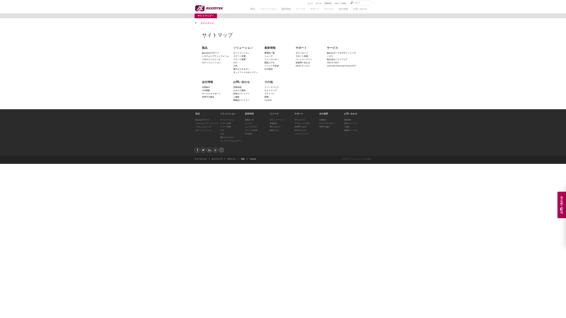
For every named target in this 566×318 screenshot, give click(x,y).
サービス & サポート (211, 93)
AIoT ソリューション (211, 62)
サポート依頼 (302, 56)
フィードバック (271, 87)
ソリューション (228, 113)
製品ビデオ (269, 62)
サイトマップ (205, 15)
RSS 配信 (268, 69)
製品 (197, 113)
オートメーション (241, 53)
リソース (274, 113)
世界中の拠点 (208, 97)
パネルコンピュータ (211, 59)
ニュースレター (271, 59)
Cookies (268, 100)
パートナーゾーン (304, 59)
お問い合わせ (350, 113)
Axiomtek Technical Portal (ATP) (341, 66)
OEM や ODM (333, 62)
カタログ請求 (239, 90)
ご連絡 (236, 97)
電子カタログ (275, 127)
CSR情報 (206, 90)
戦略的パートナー (241, 100)
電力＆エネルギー (241, 69)
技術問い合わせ (303, 62)
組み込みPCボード (210, 53)
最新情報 (249, 113)
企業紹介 (206, 87)
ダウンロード (302, 53)
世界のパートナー (241, 93)
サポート (298, 113)
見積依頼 (327, 3)
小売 (235, 66)
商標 (266, 97)
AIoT (235, 62)
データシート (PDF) (302, 123)
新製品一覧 (269, 53)
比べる (318, 3)
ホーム (310, 3)
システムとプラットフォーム (215, 56)
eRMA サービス (303, 66)
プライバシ (269, 93)
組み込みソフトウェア (337, 59)
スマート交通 (239, 56)
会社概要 (323, 113)
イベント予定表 (271, 66)
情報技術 (273, 123)
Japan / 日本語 (340, 3)
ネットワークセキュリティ (245, 72)
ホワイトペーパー (277, 120)
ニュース (268, 56)
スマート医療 (239, 59)
